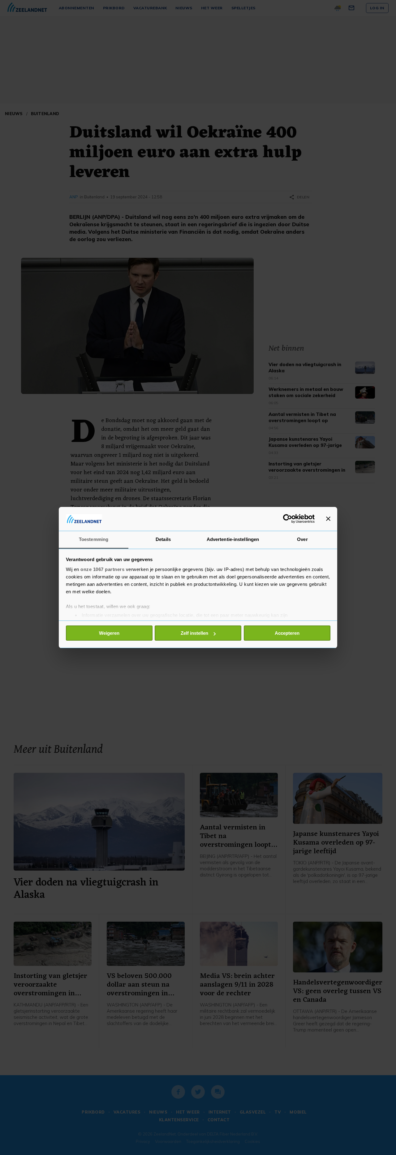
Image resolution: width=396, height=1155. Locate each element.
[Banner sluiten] (328, 519)
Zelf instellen (194, 633)
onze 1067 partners (102, 569)
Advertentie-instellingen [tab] (233, 539)
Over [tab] (302, 539)
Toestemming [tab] (93, 539)
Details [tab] (163, 539)
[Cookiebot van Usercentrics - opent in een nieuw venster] (287, 518)
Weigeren (109, 633)
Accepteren (287, 633)
